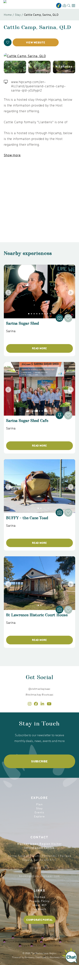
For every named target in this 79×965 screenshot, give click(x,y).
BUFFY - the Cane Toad (27, 520)
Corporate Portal (39, 920)
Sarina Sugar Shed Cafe (27, 422)
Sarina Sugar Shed (22, 325)
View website (35, 42)
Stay (18, 14)
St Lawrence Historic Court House (37, 617)
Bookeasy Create (58, 957)
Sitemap (39, 897)
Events (39, 812)
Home (8, 14)
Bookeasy (29, 957)
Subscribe (39, 761)
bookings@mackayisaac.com (39, 876)
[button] (8, 42)
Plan (39, 804)
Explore (39, 816)
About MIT (39, 905)
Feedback (39, 909)
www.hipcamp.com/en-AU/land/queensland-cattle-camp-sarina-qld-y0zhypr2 (38, 86)
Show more (12, 155)
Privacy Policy (39, 901)
